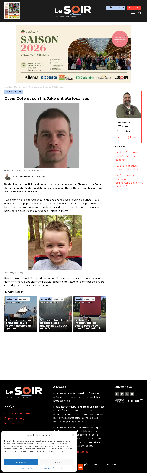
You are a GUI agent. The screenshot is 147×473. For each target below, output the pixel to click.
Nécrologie (116, 7)
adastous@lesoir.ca (128, 137)
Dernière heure (20, 87)
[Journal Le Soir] (73, 11)
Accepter (21, 461)
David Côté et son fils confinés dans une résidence (126, 156)
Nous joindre (11, 423)
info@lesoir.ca (81, 452)
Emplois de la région (16, 418)
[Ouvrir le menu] (133, 13)
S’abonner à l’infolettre (17, 413)
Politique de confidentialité (27, 468)
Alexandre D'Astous (24, 176)
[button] (72, 435)
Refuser (57, 461)
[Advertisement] (55, 353)
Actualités (8, 87)
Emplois (134, 7)
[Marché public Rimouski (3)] (73, 54)
